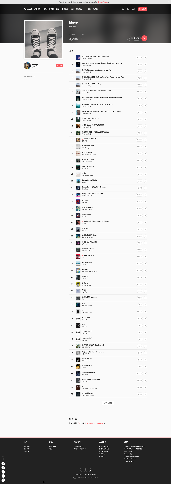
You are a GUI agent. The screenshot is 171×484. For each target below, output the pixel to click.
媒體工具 (27, 451)
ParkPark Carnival (130, 459)
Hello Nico (85, 381)
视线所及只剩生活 (88, 166)
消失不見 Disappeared (89, 297)
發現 (45, 9)
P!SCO (84, 258)
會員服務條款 (103, 451)
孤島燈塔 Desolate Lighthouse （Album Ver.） (97, 70)
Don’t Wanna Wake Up (89, 180)
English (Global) (103, 2)
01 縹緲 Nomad (87, 366)
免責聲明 (102, 454)
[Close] (169, 2)
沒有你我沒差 (86, 214)
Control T (84, 264)
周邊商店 (65, 9)
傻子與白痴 (85, 168)
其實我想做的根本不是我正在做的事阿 (96, 221)
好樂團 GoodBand (87, 58)
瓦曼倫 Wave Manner (88, 175)
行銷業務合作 (78, 446)
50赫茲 (84, 367)
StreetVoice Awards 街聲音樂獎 (134, 446)
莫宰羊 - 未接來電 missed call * (92, 194)
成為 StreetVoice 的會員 (94, 423)
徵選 (72, 9)
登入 (80, 423)
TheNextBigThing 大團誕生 (133, 449)
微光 (83, 304)
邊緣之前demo (87, 152)
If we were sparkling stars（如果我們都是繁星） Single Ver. (102, 63)
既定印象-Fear (86, 317)
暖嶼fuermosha (86, 361)
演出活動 (79, 9)
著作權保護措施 (104, 449)
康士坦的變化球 (86, 285)
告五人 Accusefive (87, 237)
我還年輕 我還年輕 (90, 139)
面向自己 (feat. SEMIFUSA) (91, 379)
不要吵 (84, 290)
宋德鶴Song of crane (88, 148)
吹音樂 (95, 9)
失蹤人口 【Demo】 (88, 249)
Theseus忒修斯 (86, 65)
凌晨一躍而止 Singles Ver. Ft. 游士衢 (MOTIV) (97, 104)
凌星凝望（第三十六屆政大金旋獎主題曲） (96, 132)
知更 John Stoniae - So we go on (93, 352)
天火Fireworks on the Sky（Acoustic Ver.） (97, 91)
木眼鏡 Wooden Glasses (89, 154)
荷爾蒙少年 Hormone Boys (89, 271)
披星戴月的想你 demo (89, 235)
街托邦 (51, 449)
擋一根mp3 (85, 201)
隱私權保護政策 (104, 446)
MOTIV (84, 223)
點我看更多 (108, 403)
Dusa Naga (85, 189)
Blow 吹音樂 (128, 451)
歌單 (57, 9)
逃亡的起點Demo (87, 393)
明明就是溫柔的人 (88, 262)
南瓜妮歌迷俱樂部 (87, 161)
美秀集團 (84, 203)
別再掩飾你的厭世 (88, 146)
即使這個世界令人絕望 (89, 242)
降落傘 (84, 173)
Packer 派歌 (128, 454)
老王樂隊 (84, 141)
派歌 (89, 9)
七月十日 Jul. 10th (88, 159)
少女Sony (84, 299)
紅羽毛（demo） (87, 359)
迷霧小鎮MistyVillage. (88, 395)
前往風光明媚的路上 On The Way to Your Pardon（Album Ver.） (103, 77)
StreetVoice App (90, 474)
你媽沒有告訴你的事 (88, 372)
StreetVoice (32, 9)
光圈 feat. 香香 (89, 255)
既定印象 (84, 319)
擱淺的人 (85, 283)
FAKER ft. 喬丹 (87, 338)
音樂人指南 (52, 446)
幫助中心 (102, 456)
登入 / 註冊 (142, 9)
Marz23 (84, 182)
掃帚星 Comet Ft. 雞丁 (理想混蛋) (93, 125)
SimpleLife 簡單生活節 (131, 456)
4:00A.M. (85, 269)
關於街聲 (27, 446)
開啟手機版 (79, 474)
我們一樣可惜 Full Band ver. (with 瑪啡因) (96, 56)
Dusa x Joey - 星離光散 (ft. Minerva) (94, 187)
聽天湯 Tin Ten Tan (87, 347)
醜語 (83, 324)
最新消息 (27, 449)
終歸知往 (85, 276)
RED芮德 (84, 292)
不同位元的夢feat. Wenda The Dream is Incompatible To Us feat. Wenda (106, 97)
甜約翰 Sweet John (87, 251)
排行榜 (51, 9)
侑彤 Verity (85, 244)
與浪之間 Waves (87, 207)
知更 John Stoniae (87, 313)
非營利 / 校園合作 (80, 449)
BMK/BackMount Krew (88, 196)
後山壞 (84, 216)
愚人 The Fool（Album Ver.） (92, 84)
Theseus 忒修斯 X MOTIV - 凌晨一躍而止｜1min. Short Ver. (102, 111)
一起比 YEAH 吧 (129, 461)
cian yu (35, 65)
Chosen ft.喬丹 (87, 331)
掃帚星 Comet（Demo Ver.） (91, 118)
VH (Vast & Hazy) (87, 209)
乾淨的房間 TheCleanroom (89, 388)
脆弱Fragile (86, 228)
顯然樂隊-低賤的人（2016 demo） (93, 345)
